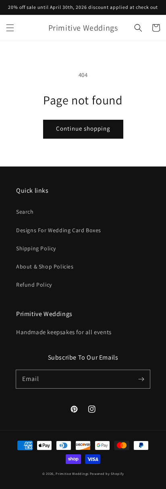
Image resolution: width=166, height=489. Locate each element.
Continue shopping (83, 128)
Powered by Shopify (107, 473)
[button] (10, 28)
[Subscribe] (141, 379)
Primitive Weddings (72, 473)
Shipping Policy (36, 248)
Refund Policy (34, 284)
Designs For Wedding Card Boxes (58, 230)
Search (25, 211)
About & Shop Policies (45, 266)
